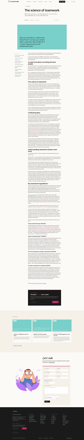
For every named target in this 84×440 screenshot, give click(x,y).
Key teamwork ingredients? (19, 64)
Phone (58, 372)
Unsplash (44, 283)
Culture (53, 421)
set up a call (51, 362)
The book (64, 419)
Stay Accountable (43, 417)
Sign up (24, 428)
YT (15, 432)
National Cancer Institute (36, 283)
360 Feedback (42, 422)
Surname (58, 368)
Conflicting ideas (17, 59)
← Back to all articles (17, 345)
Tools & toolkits (65, 422)
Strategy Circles (42, 419)
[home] (13, 2)
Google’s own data (31, 194)
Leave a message (47, 385)
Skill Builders (31, 417)
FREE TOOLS (62, 1)
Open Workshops (32, 419)
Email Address (47, 372)
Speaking (64, 417)
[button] (29, 2)
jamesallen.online (69, 438)
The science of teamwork (19, 58)
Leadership (54, 417)
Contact (50, 1)
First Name (46, 368)
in (54, 20)
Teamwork (54, 419)
